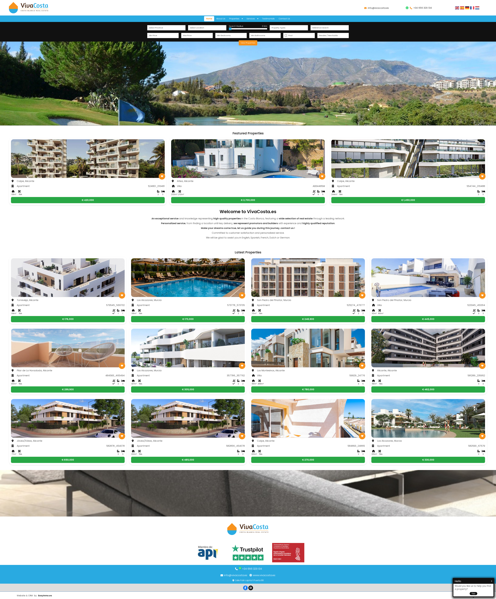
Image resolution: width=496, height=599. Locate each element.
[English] (457, 8)
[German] (467, 8)
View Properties (248, 42)
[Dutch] (477, 8)
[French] (472, 8)
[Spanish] (462, 8)
